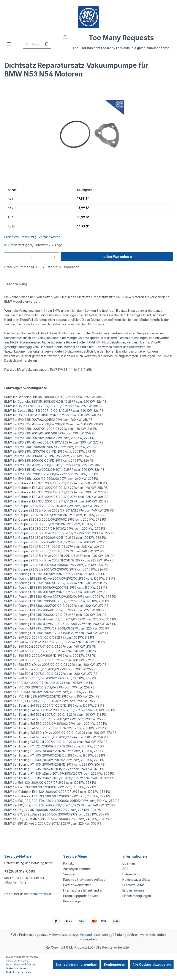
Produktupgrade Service (81, 896)
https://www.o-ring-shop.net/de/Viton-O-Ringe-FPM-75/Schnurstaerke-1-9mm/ (60, 837)
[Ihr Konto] (65, 37)
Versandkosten (90, 934)
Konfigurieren (114, 964)
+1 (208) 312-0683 (19, 871)
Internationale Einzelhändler (83, 890)
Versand (69, 874)
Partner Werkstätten (77, 885)
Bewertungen (72, 901)
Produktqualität (133, 885)
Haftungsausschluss (136, 879)
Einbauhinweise (133, 890)
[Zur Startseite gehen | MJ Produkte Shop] (88, 17)
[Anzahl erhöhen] (54, 256)
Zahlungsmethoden (77, 869)
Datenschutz (131, 874)
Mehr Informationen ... (19, 972)
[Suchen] (46, 44)
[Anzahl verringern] (8, 256)
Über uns (128, 863)
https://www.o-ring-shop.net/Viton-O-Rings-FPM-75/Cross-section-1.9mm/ (56, 832)
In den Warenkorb (117, 256)
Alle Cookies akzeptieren (152, 964)
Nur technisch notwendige (76, 964)
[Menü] (9, 44)
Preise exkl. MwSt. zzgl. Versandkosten (32, 237)
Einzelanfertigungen (136, 896)
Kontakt (68, 863)
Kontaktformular (40, 894)
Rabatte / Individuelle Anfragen (85, 879)
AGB (125, 869)
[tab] (15, 284)
